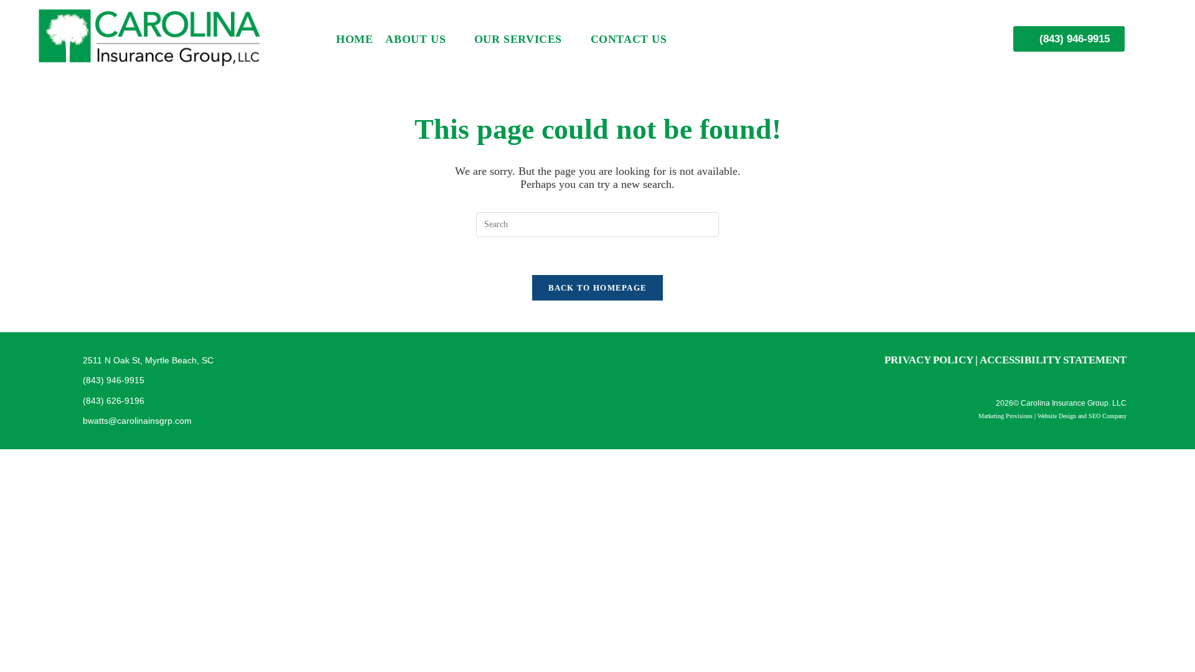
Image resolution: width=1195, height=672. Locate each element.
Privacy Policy (928, 360)
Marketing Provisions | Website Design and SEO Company (1052, 416)
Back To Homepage (597, 287)
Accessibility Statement (1053, 360)
